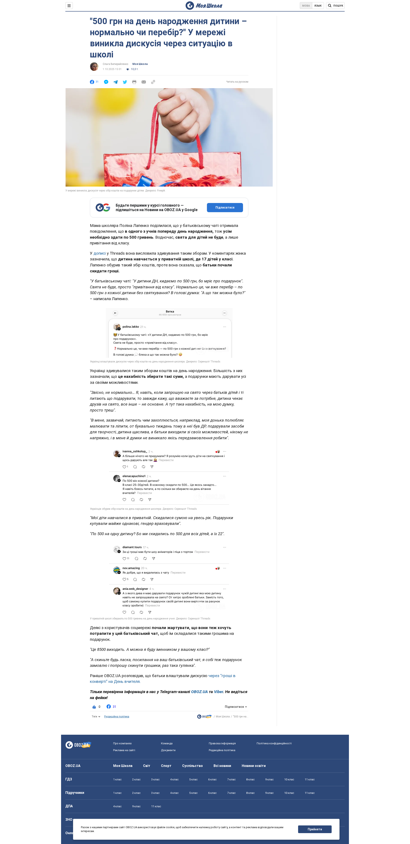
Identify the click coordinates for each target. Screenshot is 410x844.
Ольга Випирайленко (115, 64)
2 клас (136, 779)
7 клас (231, 779)
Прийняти (315, 829)
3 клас (155, 779)
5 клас (193, 779)
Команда (167, 743)
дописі (100, 253)
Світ (146, 766)
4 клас (174, 779)
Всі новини (222, 766)
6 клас (212, 779)
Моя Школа (140, 64)
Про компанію (122, 743)
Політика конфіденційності (274, 743)
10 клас (289, 779)
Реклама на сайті (124, 750)
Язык (318, 5)
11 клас (310, 779)
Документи (168, 750)
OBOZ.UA (73, 766)
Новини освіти (254, 766)
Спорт (166, 766)
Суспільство (192, 766)
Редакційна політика (116, 716)
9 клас (269, 779)
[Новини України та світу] (204, 718)
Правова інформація (222, 743)
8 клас (250, 779)
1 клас (117, 779)
